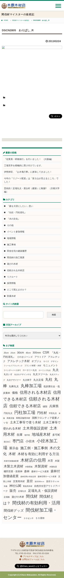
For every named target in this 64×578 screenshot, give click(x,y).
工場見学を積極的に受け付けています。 (23, 165)
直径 (30, 481)
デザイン (54, 361)
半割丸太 (53, 413)
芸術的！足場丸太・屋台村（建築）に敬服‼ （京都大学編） (31, 190)
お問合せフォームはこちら (33, 559)
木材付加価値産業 (11, 461)
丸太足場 (38, 379)
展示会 (13, 448)
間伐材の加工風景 (15, 257)
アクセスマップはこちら (33, 556)
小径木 (30, 441)
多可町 (56, 434)
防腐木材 (11, 296)
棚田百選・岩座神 (13, 471)
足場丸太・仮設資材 (42, 490)
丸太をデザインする (22, 374)
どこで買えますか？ (17, 289)
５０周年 (40, 518)
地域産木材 (41, 434)
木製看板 (29, 467)
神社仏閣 (15, 485)
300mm (37, 352)
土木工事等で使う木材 (25, 422)
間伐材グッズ (14, 510)
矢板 (5, 486)
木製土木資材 (13, 466)
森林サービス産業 (40, 471)
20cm (6, 353)
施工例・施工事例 (34, 448)
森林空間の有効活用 (28, 476)
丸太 (56, 370)
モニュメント (50, 365)
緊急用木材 (27, 486)
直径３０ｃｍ (52, 481)
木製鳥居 (53, 467)
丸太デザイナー (14, 380)
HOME (6, 20)
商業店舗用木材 (23, 418)
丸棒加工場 (31, 385)
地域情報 (11, 238)
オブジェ (36, 361)
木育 (50, 460)
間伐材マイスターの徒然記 (20, 20)
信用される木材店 (35, 392)
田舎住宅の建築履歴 (17, 251)
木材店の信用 (33, 460)
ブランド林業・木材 (32, 366)
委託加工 (7, 442)
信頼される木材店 (15, 270)
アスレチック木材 (18, 361)
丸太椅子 (27, 380)
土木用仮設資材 (35, 428)
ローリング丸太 (45, 370)
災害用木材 (19, 481)
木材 (12, 454)
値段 (45, 406)
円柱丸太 (8, 413)
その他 (10, 225)
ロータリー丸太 (30, 370)
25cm (13, 353)
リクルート (12, 276)
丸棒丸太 (14, 386)
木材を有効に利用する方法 (38, 454)
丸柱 (48, 379)
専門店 (18, 441)
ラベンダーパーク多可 (12, 370)
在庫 (20, 434)
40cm (28, 353)
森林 (27, 471)
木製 (57, 460)
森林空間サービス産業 (47, 476)
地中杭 (27, 435)
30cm (20, 352)
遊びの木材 (12, 264)
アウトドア (40, 357)
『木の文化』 (13, 219)
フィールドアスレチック (13, 366)
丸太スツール (40, 374)
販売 (13, 490)
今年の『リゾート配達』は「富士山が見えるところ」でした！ (31, 180)
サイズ (46, 361)
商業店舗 (10, 418)
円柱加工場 (24, 412)
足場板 (7, 497)
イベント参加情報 (15, 231)
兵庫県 (54, 406)
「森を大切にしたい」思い (20, 206)
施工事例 (11, 244)
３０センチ (28, 518)
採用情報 (11, 283)
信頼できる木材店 (25, 406)
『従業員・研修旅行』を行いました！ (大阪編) (29, 159)
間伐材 (32, 496)
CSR (46, 352)
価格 (15, 392)
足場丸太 (22, 491)
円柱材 (42, 413)
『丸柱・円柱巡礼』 (17, 212)
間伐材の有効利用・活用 (36, 502)
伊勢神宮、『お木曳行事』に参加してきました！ (28, 172)
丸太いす (8, 374)
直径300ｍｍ (39, 481)
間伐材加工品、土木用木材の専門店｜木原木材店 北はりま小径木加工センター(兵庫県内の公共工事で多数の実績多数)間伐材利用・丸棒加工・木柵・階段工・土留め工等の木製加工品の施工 (13, 7)
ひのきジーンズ (25, 357)
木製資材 (41, 466)
